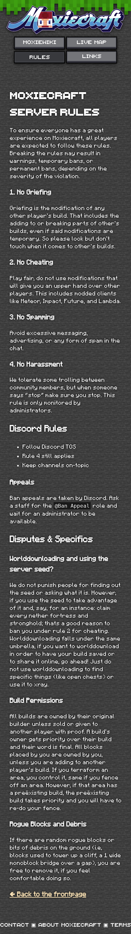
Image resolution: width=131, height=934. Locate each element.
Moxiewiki (39, 41)
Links (91, 55)
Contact (14, 924)
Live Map (92, 41)
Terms (120, 924)
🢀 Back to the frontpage (48, 894)
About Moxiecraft (69, 924)
